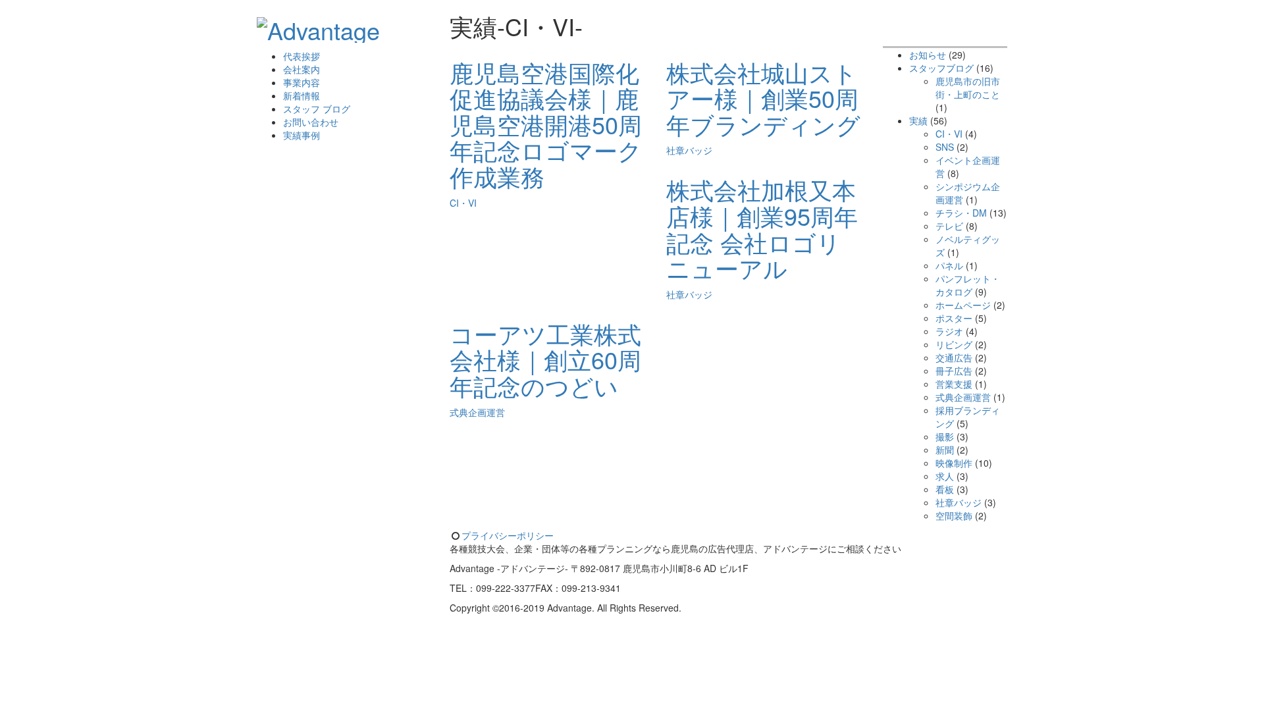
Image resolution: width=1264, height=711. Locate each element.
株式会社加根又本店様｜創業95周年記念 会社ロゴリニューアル (762, 228)
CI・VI (463, 202)
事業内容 (301, 82)
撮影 (944, 436)
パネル (949, 265)
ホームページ (963, 304)
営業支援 (953, 383)
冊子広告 (953, 370)
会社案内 (301, 69)
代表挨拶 (301, 56)
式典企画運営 (477, 412)
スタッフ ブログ (316, 108)
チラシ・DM (961, 212)
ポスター (953, 318)
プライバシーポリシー (507, 535)
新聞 (944, 449)
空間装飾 (953, 515)
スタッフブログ (941, 67)
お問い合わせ (310, 121)
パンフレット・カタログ (967, 285)
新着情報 (301, 95)
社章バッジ (689, 150)
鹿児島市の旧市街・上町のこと (967, 87)
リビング (953, 344)
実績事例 (301, 135)
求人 (944, 476)
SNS (944, 146)
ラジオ (949, 331)
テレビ (949, 225)
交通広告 (953, 357)
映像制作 (953, 462)
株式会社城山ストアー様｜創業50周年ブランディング (763, 98)
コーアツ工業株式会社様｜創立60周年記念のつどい (545, 359)
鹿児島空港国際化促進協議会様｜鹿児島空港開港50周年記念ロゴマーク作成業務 (546, 124)
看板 (944, 489)
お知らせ (927, 54)
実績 (918, 120)
